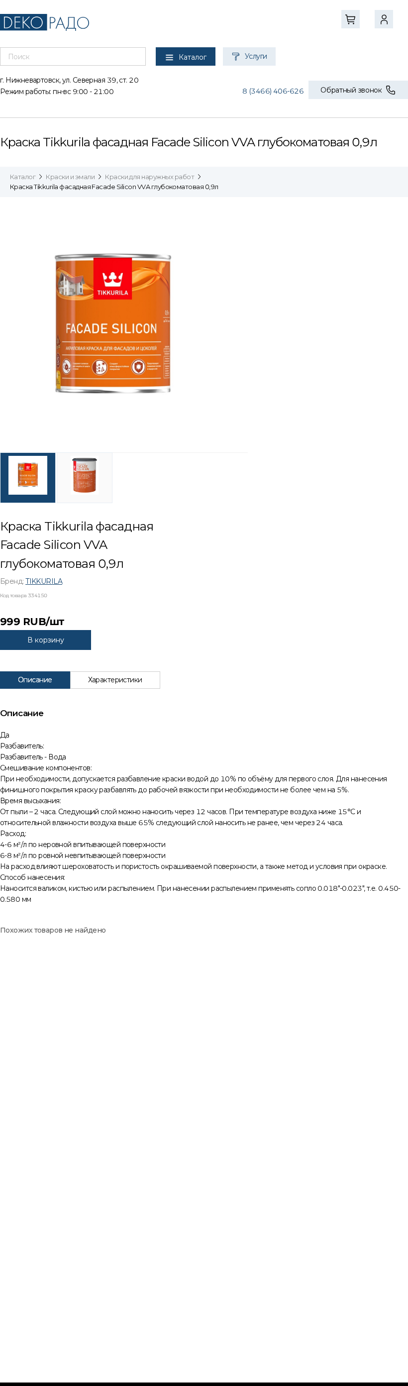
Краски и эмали (70, 177)
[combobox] (73, 56)
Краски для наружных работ (149, 177)
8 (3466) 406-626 (273, 91)
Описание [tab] (35, 679)
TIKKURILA (43, 581)
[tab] (27, 478)
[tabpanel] (124, 325)
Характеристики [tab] (115, 679)
